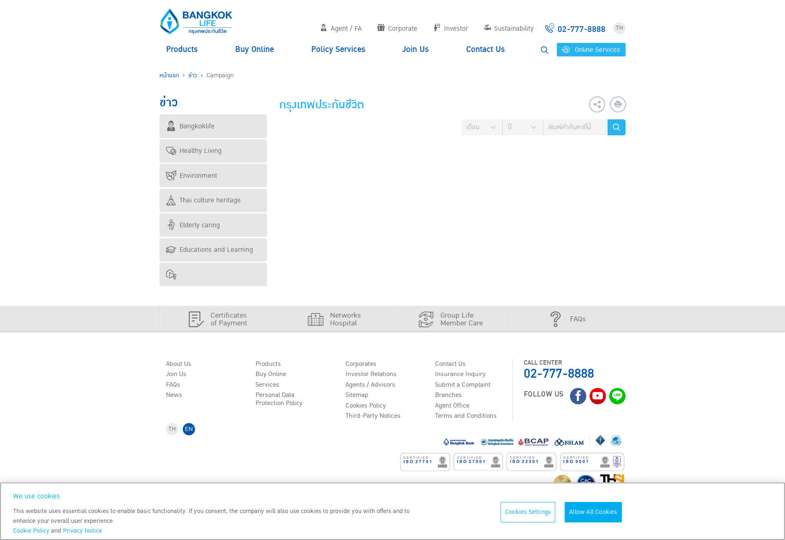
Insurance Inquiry (460, 374)
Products (182, 49)
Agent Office (452, 405)
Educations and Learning (216, 249)
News (174, 395)
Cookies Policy (365, 405)
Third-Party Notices (373, 416)
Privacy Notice (82, 531)
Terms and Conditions (466, 416)
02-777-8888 (559, 373)
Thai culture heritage (210, 200)
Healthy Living (200, 151)
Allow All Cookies (593, 512)
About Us (178, 364)
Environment (198, 175)
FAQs (173, 385)
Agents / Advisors (370, 385)
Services (267, 385)
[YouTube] (598, 396)
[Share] (597, 104)
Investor (456, 28)
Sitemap (356, 395)
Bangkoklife (197, 126)
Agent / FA (346, 28)
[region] (392, 511)
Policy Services (338, 49)
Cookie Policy (31, 531)
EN (189, 429)
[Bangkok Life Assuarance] (196, 21)
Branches (448, 395)
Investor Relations (371, 374)
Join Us (415, 49)
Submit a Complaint (463, 385)
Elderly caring (199, 225)
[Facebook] (578, 396)
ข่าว (192, 75)
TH (619, 28)
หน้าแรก (169, 75)
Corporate (402, 28)
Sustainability (514, 28)
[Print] (618, 104)
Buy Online (254, 49)
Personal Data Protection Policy (279, 399)
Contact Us (485, 49)
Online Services (596, 50)
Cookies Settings (528, 512)
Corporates (361, 364)
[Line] (617, 396)
